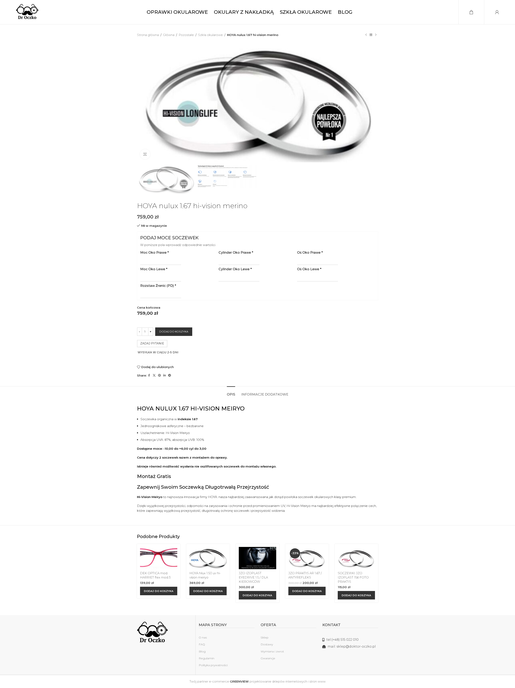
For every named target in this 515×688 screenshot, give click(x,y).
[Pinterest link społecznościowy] (159, 375)
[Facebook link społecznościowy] (149, 375)
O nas (203, 637)
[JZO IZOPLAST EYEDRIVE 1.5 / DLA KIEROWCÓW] (257, 558)
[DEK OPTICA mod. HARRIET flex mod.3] (158, 558)
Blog (202, 651)
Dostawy (267, 644)
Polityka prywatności (213, 665)
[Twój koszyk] (471, 12)
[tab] (231, 392)
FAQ (202, 644)
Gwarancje (268, 658)
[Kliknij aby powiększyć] (145, 154)
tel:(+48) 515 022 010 (342, 640)
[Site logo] (27, 12)
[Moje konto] (497, 12)
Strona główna (148, 35)
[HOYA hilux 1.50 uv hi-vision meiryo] (208, 558)
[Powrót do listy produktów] (370, 35)
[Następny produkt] (375, 35)
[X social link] (154, 375)
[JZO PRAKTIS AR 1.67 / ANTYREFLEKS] (307, 558)
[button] (158, 591)
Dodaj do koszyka (173, 331)
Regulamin (206, 658)
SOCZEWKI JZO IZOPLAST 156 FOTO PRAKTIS (353, 577)
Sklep (265, 637)
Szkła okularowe (210, 35)
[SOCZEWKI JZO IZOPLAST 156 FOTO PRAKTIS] (356, 558)
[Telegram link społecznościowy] (169, 375)
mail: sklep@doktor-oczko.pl (352, 646)
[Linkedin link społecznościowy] (164, 375)
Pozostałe (186, 35)
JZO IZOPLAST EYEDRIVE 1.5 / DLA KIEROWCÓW (253, 577)
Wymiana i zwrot (272, 651)
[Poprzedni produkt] (366, 35)
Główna (168, 35)
